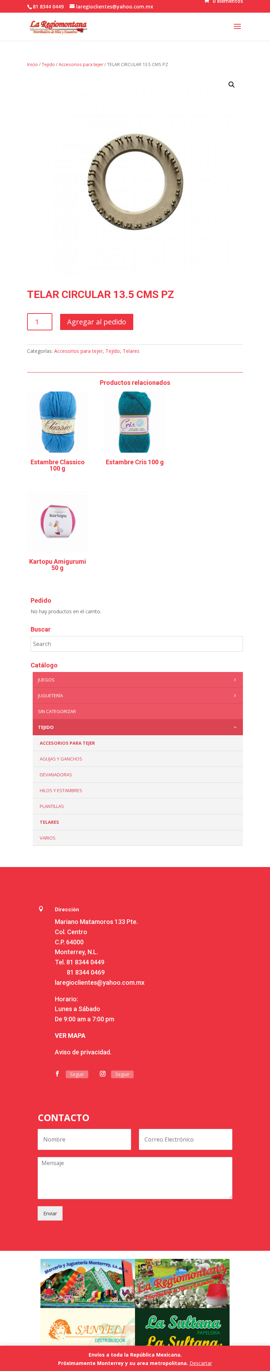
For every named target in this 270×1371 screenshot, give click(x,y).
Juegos (46, 680)
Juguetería (50, 695)
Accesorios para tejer (81, 64)
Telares (131, 351)
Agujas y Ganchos (61, 759)
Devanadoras (56, 774)
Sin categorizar (57, 711)
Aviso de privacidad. (83, 1052)
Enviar (50, 1213)
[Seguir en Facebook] (57, 1073)
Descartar (200, 1363)
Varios (48, 838)
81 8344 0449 (85, 962)
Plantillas (52, 806)
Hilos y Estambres (61, 790)
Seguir (77, 1074)
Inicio (32, 64)
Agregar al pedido (96, 321)
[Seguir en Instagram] (102, 1073)
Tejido (48, 64)
